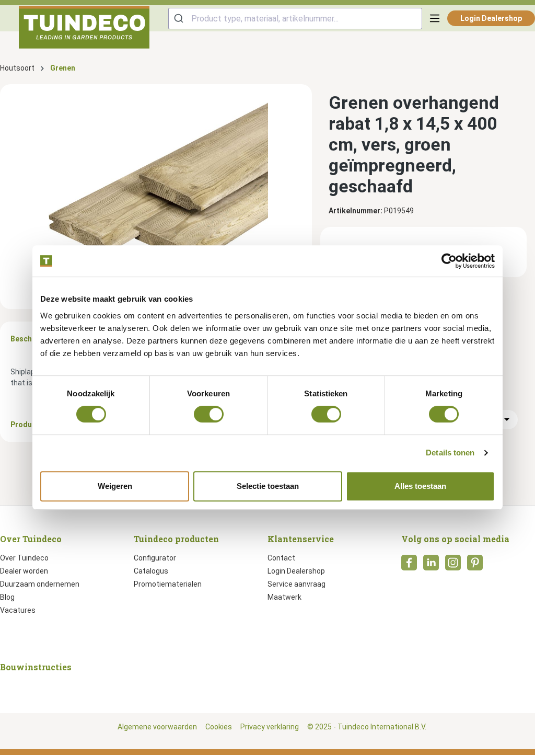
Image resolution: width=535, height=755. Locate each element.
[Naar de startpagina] (84, 27)
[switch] (209, 414)
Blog (7, 597)
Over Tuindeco (24, 558)
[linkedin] (431, 566)
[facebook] (409, 566)
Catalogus (151, 571)
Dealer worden (24, 571)
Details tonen (450, 452)
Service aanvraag (296, 584)
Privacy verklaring (269, 727)
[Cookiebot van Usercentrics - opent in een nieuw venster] (449, 261)
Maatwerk (284, 597)
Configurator (155, 558)
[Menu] (434, 18)
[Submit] (180, 18)
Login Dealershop (491, 18)
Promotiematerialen (168, 584)
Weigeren (115, 486)
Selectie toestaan (268, 486)
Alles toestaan (420, 486)
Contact (281, 558)
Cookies (218, 727)
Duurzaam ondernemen (39, 584)
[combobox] (295, 18)
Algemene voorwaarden (157, 727)
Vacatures (18, 610)
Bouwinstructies (36, 666)
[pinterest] (475, 566)
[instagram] (453, 566)
